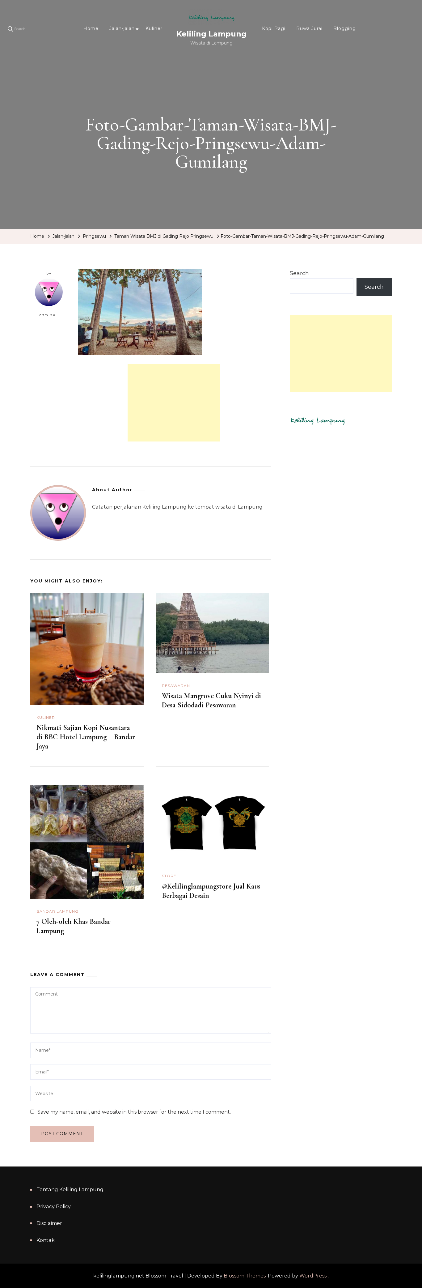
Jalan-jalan (122, 28)
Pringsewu (94, 236)
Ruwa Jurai (309, 28)
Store (169, 875)
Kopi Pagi (273, 28)
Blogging (344, 28)
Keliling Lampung (211, 33)
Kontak (45, 1240)
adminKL (49, 315)
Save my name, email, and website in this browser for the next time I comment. (134, 1112)
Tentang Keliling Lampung (69, 1189)
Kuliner (154, 28)
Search (299, 273)
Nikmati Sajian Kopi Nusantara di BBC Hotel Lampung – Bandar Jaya (85, 737)
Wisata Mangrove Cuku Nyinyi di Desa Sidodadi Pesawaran (211, 700)
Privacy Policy (53, 1206)
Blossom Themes (245, 1276)
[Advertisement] (174, 402)
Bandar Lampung (57, 911)
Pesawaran (176, 685)
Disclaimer (49, 1223)
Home (91, 28)
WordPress (313, 1276)
